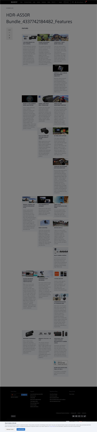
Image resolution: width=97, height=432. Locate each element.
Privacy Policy (52, 426)
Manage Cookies (10, 429)
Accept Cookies (21, 429)
